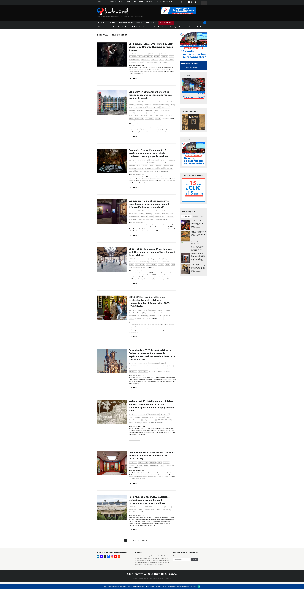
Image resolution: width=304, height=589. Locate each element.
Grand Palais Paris (165, 110)
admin (155, 62)
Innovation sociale (134, 59)
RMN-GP (157, 118)
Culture (140, 56)
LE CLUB (105, 1)
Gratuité (131, 113)
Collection (139, 104)
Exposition (164, 56)
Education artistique (153, 107)
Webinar (137, 422)
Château (160, 310)
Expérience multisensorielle (164, 163)
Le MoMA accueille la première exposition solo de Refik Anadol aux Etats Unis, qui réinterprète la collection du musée (198, 256)
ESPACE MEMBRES (165, 22)
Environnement (143, 261)
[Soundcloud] (199, 2)
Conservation (147, 104)
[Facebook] (189, 2)
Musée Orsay (169, 59)
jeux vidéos (155, 59)
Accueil (99, 1)
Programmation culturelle (136, 62)
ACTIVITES (113, 1)
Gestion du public (139, 264)
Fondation (165, 213)
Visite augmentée (141, 171)
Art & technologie (154, 53)
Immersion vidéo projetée (136, 168)
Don (130, 107)
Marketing (144, 315)
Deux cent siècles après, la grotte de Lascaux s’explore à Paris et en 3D (198, 233)
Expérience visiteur (134, 165)
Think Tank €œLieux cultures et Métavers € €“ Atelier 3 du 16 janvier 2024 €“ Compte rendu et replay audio (198, 267)
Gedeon (131, 368)
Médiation (144, 216)
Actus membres (142, 53)
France (171, 56)
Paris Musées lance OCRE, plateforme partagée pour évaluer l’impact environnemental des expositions (149, 500)
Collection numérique (148, 417)
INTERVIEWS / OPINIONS (126, 22)
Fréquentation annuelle (149, 313)
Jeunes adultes (145, 59)
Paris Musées (149, 118)
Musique (131, 171)
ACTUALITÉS (101, 22)
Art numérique (164, 53)
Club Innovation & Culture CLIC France (152, 574)
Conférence (132, 56)
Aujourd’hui (186, 216)
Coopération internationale (160, 104)
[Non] (302, 586)
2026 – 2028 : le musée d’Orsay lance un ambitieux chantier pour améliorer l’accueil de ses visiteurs (152, 252)
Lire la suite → (134, 78)
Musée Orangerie (159, 216)
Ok (199, 586)
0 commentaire (162, 62)
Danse (143, 163)
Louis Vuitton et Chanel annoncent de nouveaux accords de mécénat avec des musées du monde (150, 94)
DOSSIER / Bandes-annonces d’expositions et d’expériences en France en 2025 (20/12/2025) (152, 455)
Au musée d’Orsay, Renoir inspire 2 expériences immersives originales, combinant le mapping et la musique (148, 153)
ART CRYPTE (164, 414)
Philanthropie (132, 219)
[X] (185, 2)
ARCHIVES (141, 1)
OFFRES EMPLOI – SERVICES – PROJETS (163, 1)
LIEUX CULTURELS (151, 22)
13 (138, 540)
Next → (144, 540)
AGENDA (129, 1)
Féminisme (140, 110)
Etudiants (156, 56)
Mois (202, 216)
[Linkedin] (101, 556)
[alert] (193, 67)
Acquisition (132, 102)
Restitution (142, 219)
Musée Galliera (159, 115)
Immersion (158, 165)
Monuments (144, 115)
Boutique (165, 259)
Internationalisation (153, 113)
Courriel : (175, 556)
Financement (148, 110)
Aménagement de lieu (163, 102)
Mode (130, 115)
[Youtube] (195, 2)
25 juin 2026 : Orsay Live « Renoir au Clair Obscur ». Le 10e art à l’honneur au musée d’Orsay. (151, 46)
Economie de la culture (140, 107)
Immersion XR (147, 368)
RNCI (134, 1)
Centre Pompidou (143, 462)
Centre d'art (152, 310)
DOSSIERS (113, 22)
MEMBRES (121, 1)
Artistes (162, 160)
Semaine (195, 216)
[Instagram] (192, 2)
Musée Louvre (154, 465)
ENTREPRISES (148, 56)
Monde (136, 115)
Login (204, 3)
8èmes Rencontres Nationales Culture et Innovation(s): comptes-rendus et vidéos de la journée (197, 223)
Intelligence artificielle (149, 420)
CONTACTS (149, 1)
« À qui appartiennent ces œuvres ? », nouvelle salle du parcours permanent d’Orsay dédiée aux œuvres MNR (149, 204)
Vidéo (161, 465)
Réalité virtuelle (143, 371)
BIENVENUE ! (142, 578)
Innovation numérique (151, 168)
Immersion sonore (168, 165)
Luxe (162, 113)
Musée (162, 59)
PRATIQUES (139, 22)
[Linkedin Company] (182, 2)
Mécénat (167, 113)
